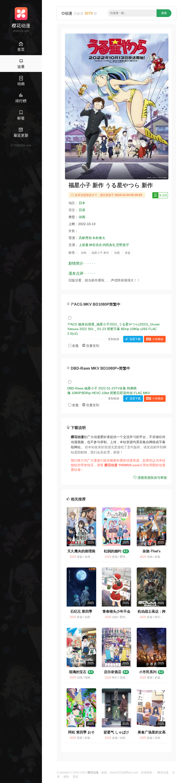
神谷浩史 (95, 245)
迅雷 (75, 776)
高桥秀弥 (85, 238)
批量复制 (92, 346)
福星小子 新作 (100, 252)
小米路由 (157, 339)
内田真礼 (109, 245)
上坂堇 (84, 245)
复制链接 (113, 339)
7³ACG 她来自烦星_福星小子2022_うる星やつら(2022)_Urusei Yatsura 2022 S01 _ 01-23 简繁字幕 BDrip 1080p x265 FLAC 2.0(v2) (113, 328)
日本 (82, 203)
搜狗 (66, 776)
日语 (82, 210)
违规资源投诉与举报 (151, 477)
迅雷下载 (135, 339)
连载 (117, 252)
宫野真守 (122, 245)
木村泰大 (98, 238)
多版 (127, 252)
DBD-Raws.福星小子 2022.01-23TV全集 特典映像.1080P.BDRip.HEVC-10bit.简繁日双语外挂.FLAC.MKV (108, 390)
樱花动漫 (162, 772)
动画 (82, 217)
